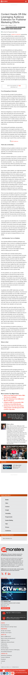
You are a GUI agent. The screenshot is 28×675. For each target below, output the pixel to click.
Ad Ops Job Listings (6, 630)
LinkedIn (3, 661)
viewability (7, 513)
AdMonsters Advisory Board (7, 642)
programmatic (7, 517)
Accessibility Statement (6, 651)
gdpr (5, 523)
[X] (4, 673)
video (5, 503)
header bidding (8, 520)
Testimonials (4, 644)
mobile (6, 499)
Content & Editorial (5, 657)
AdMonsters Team (5, 640)
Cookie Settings (4, 647)
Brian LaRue (5, 25)
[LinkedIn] (7, 673)
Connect (3, 28)
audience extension (16, 34)
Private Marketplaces (13, 27)
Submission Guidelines (6, 655)
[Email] (9, 673)
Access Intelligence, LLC (7, 667)
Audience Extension (21, 27)
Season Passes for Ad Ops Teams (9, 626)
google (6, 510)
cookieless (7, 530)
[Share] (12, 673)
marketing (7, 28)
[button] (2, 574)
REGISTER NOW (5, 608)
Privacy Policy (4, 646)
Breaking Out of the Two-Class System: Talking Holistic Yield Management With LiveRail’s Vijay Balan (14, 407)
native (11, 28)
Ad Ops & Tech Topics (6, 632)
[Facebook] (1, 673)
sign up (10, 418)
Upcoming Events (5, 624)
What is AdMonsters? (6, 636)
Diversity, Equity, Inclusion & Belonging (10, 649)
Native (7, 27)
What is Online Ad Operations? (8, 638)
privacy (6, 527)
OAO (20, 85)
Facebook (3, 659)
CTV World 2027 (17, 465)
